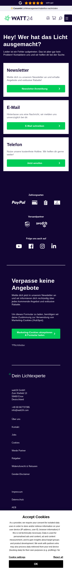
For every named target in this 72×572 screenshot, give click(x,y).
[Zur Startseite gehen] (13, 18)
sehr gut (49, 3)
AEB (14, 507)
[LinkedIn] (53, 246)
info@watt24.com (20, 410)
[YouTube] (19, 246)
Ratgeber (16, 458)
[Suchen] (60, 18)
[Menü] (68, 18)
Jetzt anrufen (34, 163)
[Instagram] (42, 246)
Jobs (14, 435)
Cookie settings (17, 557)
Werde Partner (19, 450)
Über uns (16, 419)
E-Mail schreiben (34, 126)
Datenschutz (18, 499)
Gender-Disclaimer (21, 474)
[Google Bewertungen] (20, 2)
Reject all (58, 557)
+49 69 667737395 (21, 407)
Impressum (17, 492)
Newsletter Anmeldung (35, 88)
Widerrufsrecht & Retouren (24, 466)
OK (36, 564)
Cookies (16, 443)
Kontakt (15, 427)
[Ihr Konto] (48, 18)
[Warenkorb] (54, 18)
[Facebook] (31, 246)
